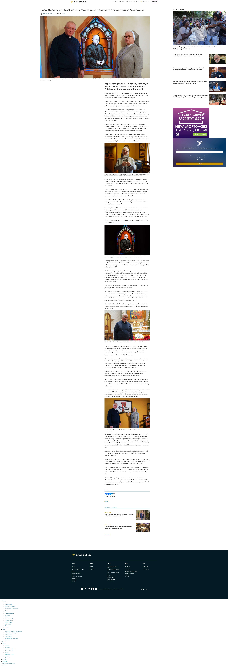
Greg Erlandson (8, 636)
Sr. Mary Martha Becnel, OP (113, 573)
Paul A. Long (110, 575)
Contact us (128, 568)
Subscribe (154, 1)
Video (91, 566)
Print (107, 501)
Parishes (127, 575)
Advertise (145, 568)
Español (137, 1)
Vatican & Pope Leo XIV (130, 1)
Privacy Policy (196, 155)
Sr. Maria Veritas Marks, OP (113, 570)
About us (127, 566)
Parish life (107, 534)
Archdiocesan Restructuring (11, 608)
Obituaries (74, 578)
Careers (127, 576)
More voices (7, 640)
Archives (127, 569)
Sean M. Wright (111, 577)
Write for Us (146, 569)
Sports (73, 571)
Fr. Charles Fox (8, 634)
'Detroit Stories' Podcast (10, 619)
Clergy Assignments (77, 576)
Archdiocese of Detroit (131, 571)
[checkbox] (199, 159)
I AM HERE (8, 624)
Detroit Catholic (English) (8, 663)
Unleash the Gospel (9, 654)
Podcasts (92, 568)
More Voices (110, 580)
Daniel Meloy (47, 13)
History (6, 626)
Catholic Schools (76, 573)
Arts (73, 575)
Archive (4, 665)
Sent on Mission (8, 622)
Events (116, 1)
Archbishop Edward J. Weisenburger (112, 567)
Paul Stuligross (111, 579)
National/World (122, 1)
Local (113, 1)
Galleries (92, 569)
